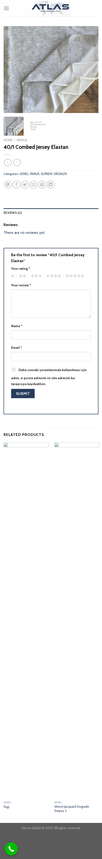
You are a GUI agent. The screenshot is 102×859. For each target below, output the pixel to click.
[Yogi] (26, 621)
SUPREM (46, 174)
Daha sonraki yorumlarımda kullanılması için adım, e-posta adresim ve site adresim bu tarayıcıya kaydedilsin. (49, 377)
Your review (21, 285)
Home (8, 140)
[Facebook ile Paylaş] (16, 185)
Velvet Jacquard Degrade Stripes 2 (71, 809)
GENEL (23, 174)
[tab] (51, 213)
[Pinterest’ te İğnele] (42, 185)
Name (17, 326)
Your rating (20, 268)
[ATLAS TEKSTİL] (51, 8)
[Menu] (6, 8)
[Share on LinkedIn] (51, 185)
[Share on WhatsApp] (8, 185)
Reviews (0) (13, 213)
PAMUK (22, 140)
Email (16, 347)
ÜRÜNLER (60, 174)
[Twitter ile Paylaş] (25, 185)
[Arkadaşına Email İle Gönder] (33, 185)
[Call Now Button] (11, 848)
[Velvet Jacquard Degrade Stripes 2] (76, 621)
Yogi (6, 807)
